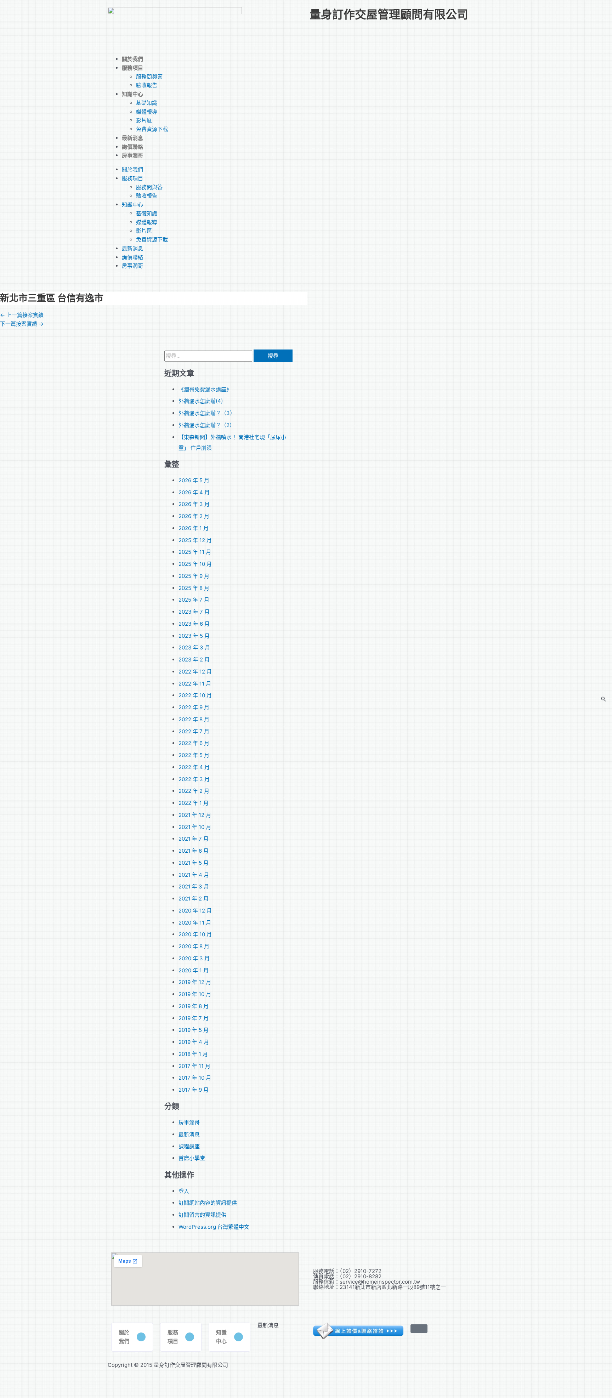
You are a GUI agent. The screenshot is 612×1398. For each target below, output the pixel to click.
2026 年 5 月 (193, 480)
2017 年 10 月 (194, 1077)
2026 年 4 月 (194, 492)
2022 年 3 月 (194, 779)
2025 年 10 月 (195, 564)
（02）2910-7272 (360, 1271)
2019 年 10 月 (194, 994)
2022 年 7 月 (193, 731)
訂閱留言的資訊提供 (202, 1214)
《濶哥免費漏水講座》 (205, 389)
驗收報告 (146, 85)
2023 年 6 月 (194, 623)
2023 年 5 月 (194, 635)
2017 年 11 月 (194, 1066)
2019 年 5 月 (193, 1030)
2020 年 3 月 (194, 958)
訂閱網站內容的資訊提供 (207, 1202)
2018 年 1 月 (193, 1054)
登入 (183, 1191)
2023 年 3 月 (194, 647)
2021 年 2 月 (193, 898)
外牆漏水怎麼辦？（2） (206, 425)
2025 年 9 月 (193, 576)
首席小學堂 (191, 1158)
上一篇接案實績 (22, 315)
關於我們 (132, 59)
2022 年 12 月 (195, 671)
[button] (132, 1337)
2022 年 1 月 (193, 803)
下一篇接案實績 (22, 323)
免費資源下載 (152, 129)
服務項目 (132, 68)
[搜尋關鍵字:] (209, 355)
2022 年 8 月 (193, 719)
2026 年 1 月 (193, 528)
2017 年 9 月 (193, 1089)
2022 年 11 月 (194, 683)
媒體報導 (146, 112)
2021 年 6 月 (193, 850)
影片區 (144, 120)
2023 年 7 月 (194, 611)
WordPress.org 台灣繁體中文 (213, 1226)
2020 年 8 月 (193, 946)
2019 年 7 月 (193, 1018)
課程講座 (189, 1146)
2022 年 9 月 (193, 707)
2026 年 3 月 (194, 504)
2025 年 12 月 (195, 540)
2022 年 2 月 (193, 791)
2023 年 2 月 (194, 659)
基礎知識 (146, 103)
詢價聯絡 (132, 147)
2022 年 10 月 (195, 695)
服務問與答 (149, 77)
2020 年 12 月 (195, 910)
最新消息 (132, 138)
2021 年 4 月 (193, 874)
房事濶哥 (132, 155)
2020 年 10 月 (195, 934)
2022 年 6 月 (193, 743)
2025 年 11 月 (194, 552)
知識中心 (132, 94)
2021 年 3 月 (193, 886)
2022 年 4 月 (194, 767)
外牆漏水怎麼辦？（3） (206, 413)
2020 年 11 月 (194, 922)
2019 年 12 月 (194, 982)
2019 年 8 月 (193, 1006)
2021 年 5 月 (193, 862)
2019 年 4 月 (193, 1042)
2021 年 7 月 (193, 838)
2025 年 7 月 (193, 599)
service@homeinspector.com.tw (380, 1281)
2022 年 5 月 (193, 755)
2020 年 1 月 (193, 970)
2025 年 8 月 (193, 588)
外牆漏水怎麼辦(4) (200, 401)
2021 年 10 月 (194, 827)
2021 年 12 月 (194, 815)
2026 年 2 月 (193, 516)
